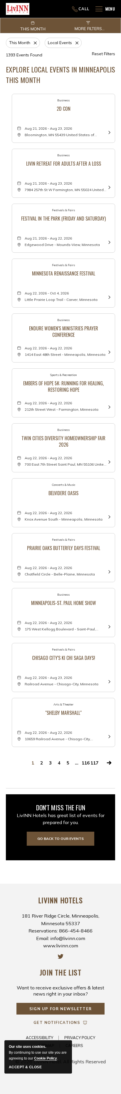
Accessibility (39, 1037)
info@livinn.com (67, 938)
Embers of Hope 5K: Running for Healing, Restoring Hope (63, 386)
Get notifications (56, 1022)
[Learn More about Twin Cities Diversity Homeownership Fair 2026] (109, 461)
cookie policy (45, 1058)
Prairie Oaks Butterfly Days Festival (63, 548)
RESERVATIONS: (59, 9)
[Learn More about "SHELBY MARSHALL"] (109, 736)
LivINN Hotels (60, 900)
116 (86, 763)
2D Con (63, 108)
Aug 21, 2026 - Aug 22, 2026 (48, 238)
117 (94, 763)
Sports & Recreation (63, 375)
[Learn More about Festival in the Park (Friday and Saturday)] (109, 242)
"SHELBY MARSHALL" (63, 713)
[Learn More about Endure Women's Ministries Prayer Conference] (109, 352)
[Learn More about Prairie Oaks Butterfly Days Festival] (109, 571)
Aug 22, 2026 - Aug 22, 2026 (48, 348)
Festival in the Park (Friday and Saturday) (63, 218)
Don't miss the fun (60, 807)
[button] (60, 839)
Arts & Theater (63, 704)
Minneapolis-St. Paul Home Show (63, 603)
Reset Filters (103, 53)
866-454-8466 (81, 9)
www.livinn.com (60, 946)
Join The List (60, 972)
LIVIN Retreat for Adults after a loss (63, 163)
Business (63, 100)
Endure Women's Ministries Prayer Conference (63, 331)
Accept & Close (25, 1067)
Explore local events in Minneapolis (60, 74)
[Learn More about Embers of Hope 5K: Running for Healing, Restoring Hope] (109, 406)
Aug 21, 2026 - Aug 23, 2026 (48, 128)
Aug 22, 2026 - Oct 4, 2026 (47, 293)
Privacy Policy (79, 1037)
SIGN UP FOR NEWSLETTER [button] (60, 1010)
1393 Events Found (24, 55)
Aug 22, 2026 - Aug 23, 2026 (48, 677)
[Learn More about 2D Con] (109, 132)
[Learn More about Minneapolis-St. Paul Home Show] (109, 626)
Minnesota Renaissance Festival (63, 273)
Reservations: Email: (60, 931)
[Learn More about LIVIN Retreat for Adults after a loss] (109, 187)
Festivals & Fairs (63, 210)
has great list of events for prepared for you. (61, 818)
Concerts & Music (63, 485)
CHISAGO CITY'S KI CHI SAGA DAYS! (63, 658)
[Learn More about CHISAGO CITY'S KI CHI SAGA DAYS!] (109, 681)
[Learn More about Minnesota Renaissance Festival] (109, 297)
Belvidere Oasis (63, 493)
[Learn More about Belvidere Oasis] (109, 516)
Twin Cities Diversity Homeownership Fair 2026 (63, 441)
